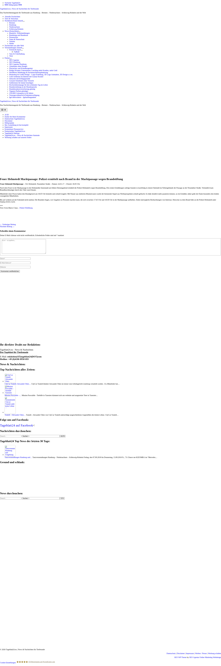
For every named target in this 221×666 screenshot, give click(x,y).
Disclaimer (8, 121)
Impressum (9, 127)
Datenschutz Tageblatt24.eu (15, 119)
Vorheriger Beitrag (8, 224)
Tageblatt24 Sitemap (12, 133)
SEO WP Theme (180, 657)
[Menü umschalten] (24, 21)
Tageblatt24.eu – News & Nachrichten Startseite (22, 135)
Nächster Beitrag (7, 226)
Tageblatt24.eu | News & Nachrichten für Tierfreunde (19, 9)
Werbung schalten (214, 653)
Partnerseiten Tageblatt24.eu (15, 131)
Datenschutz (171, 653)
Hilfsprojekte (9, 123)
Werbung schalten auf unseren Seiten (18, 137)
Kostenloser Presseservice (14, 129)
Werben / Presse (201, 653)
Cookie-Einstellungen (8, 663)
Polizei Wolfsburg (26, 208)
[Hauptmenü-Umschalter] (3, 110)
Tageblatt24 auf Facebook (16, 425)
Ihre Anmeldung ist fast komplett (16, 125)
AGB (7, 115)
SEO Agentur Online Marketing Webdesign (205, 657)
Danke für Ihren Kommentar (15, 117)
